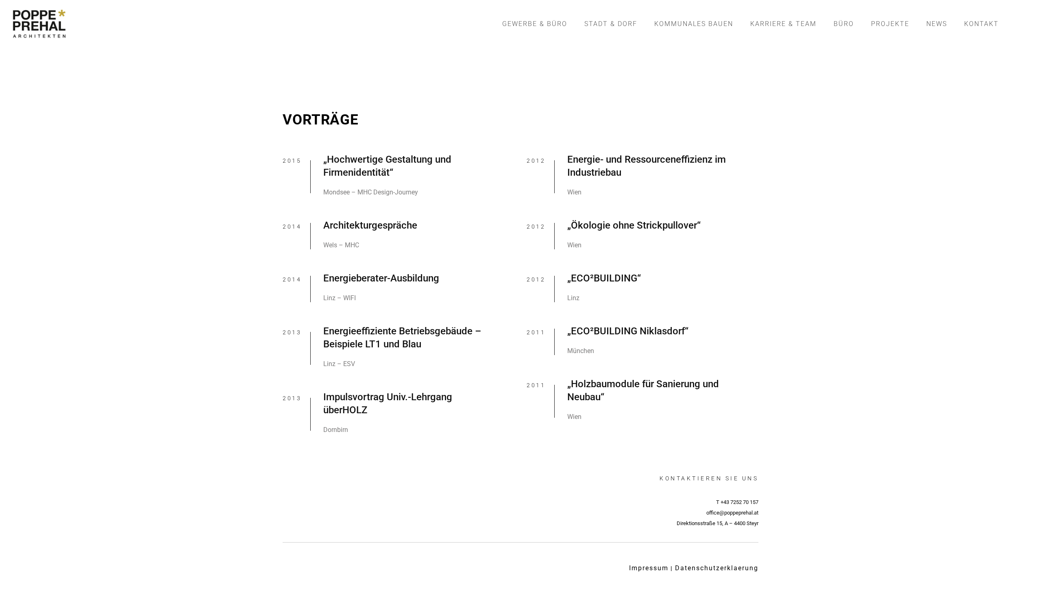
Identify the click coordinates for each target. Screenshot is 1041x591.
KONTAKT (981, 24)
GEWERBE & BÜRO (534, 24)
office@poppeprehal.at (732, 513)
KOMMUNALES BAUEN (693, 24)
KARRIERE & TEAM (783, 24)
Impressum (649, 568)
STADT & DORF (610, 24)
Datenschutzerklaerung (716, 568)
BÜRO (844, 24)
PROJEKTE (890, 24)
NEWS (936, 24)
